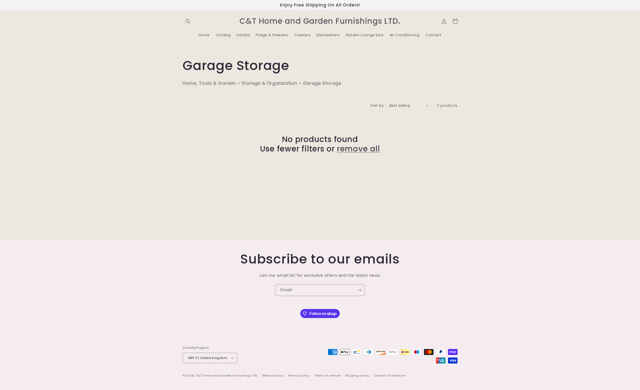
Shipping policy (357, 376)
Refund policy (273, 376)
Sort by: (377, 105)
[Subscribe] (359, 290)
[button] (188, 21)
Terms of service (327, 376)
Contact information (390, 376)
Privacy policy (299, 376)
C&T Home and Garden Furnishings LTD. (227, 376)
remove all (358, 149)
